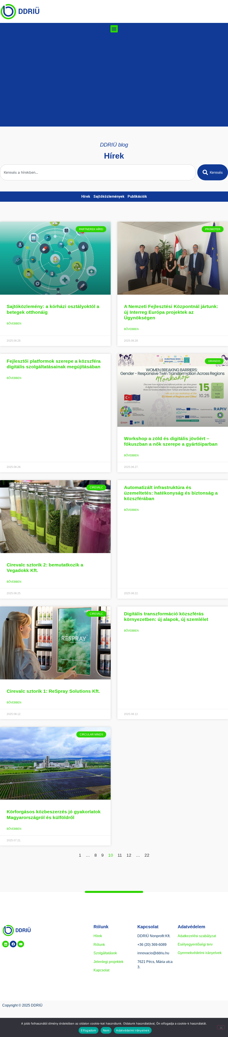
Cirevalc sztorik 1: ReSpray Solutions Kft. (53, 691)
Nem (106, 1030)
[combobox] (97, 172)
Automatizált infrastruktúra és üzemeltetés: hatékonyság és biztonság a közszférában (171, 493)
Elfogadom (88, 1030)
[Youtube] (20, 944)
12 (128, 855)
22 (147, 855)
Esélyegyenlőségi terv (195, 944)
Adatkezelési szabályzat (197, 936)
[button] (114, 28)
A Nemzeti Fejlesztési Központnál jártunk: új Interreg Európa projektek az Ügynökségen (171, 312)
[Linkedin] (5, 944)
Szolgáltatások (105, 953)
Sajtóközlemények (108, 196)
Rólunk (99, 944)
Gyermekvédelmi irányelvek (200, 953)
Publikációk (137, 196)
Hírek (85, 196)
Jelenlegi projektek (108, 962)
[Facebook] (13, 944)
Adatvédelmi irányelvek (132, 1030)
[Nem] (221, 1027)
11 (120, 855)
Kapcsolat (101, 970)
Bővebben (14, 323)
